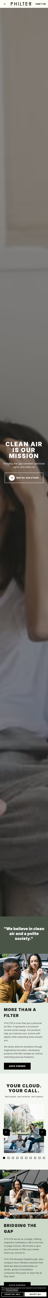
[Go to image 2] (8, 1158)
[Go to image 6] (26, 1158)
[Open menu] (4, 4)
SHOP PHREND (17, 1066)
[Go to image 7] (31, 1158)
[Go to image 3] (13, 1158)
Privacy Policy (12, 1290)
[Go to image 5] (22, 1158)
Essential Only (13, 1294)
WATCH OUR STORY (27, 478)
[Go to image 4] (17, 1158)
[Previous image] (6, 1132)
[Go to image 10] (44, 1158)
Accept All (35, 1294)
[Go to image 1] (4, 1158)
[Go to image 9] (39, 1158)
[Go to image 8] (35, 1158)
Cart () (40, 4)
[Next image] (42, 1132)
